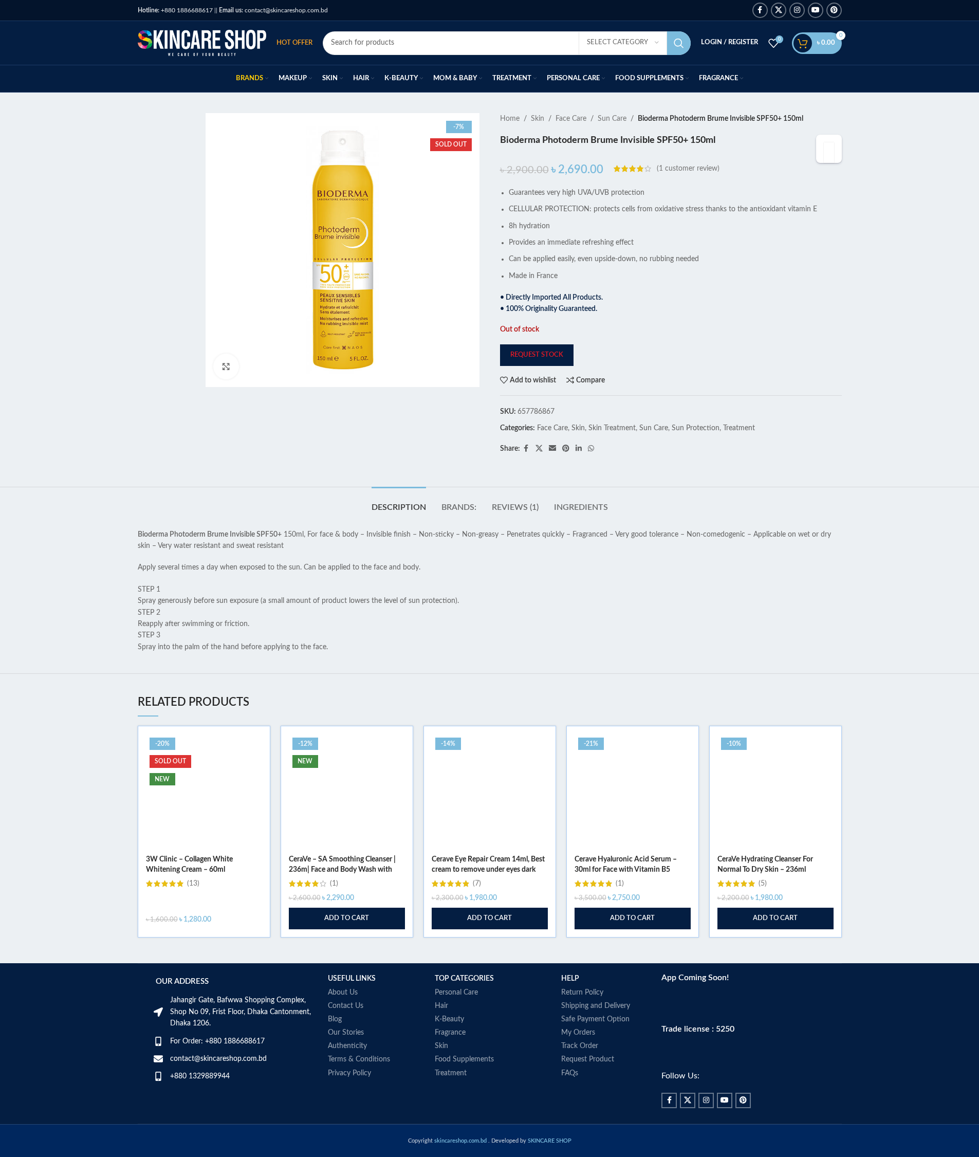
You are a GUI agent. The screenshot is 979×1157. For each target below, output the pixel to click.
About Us (343, 992)
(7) (477, 883)
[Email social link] (552, 449)
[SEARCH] (679, 43)
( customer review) (688, 168)
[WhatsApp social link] (591, 449)
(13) (193, 883)
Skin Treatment (612, 428)
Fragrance (450, 1032)
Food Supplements (464, 1059)
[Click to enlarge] (226, 366)
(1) (334, 883)
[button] (347, 918)
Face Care (571, 118)
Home (510, 118)
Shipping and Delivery (595, 1005)
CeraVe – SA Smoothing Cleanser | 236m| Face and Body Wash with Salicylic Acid (342, 869)
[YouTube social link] (815, 10)
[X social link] (778, 10)
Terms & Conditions (359, 1059)
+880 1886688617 (175, 10)
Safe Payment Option (595, 1019)
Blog (335, 1019)
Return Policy (582, 992)
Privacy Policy (349, 1073)
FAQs (569, 1073)
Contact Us (345, 1005)
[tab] (399, 502)
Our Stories (346, 1032)
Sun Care (612, 118)
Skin (537, 118)
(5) (763, 883)
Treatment (739, 428)
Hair (441, 1005)
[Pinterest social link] (834, 10)
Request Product (587, 1059)
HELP (570, 978)
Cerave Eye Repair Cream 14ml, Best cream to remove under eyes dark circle (488, 869)
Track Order (579, 1046)
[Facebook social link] (760, 10)
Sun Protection (695, 428)
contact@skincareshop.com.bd (273, 10)
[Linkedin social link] (578, 449)
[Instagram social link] (797, 10)
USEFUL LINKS (352, 978)
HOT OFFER (294, 43)
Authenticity (347, 1046)
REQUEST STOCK (536, 355)
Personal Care (456, 992)
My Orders (578, 1032)
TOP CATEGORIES (464, 978)
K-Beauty (449, 1019)
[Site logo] (202, 42)
